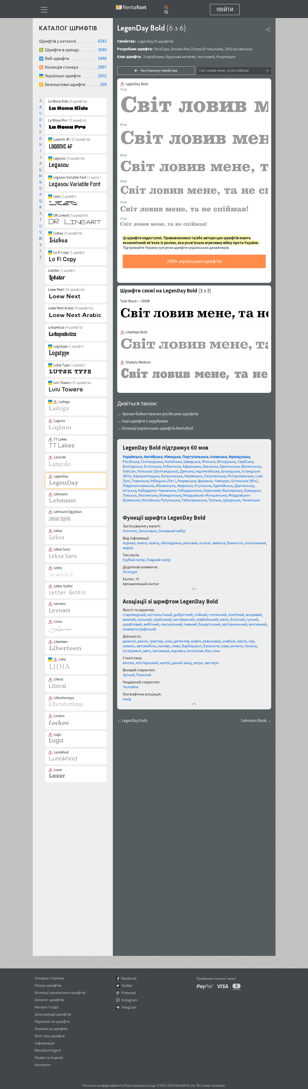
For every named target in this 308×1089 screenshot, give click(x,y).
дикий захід (182, 662)
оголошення (255, 542)
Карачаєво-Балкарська (223, 490)
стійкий (200, 614)
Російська (131, 461)
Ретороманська (240, 475)
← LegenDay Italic (132, 720)
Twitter (127, 985)
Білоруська (226, 461)
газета (153, 542)
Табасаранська (194, 500)
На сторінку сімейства (159, 70)
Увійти (224, 9)
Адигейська (223, 485)
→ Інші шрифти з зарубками (142, 421)
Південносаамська (138, 485)
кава (225, 645)
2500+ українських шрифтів (194, 261)
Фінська (208, 461)
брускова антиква (181, 56)
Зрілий (129, 674)
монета (237, 645)
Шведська (191, 461)
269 (103, 84)
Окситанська (215, 475)
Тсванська (140, 480)
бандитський (209, 624)
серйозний (162, 619)
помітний (236, 614)
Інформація (44, 1042)
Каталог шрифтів (49, 999)
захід (127, 698)
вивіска (219, 542)
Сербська (245, 461)
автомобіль (146, 645)
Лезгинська (148, 495)
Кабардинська (190, 490)
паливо (164, 645)
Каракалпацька (146, 475)
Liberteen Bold (136, 332)
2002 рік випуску (238, 48)
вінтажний (258, 624)
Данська (187, 471)
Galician (129, 471)
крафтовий (132, 624)
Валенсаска (251, 466)
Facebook (129, 978)
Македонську (170, 495)
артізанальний (234, 624)
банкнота (235, 542)
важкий (129, 619)
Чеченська (251, 500)
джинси (129, 641)
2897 (102, 67)
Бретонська (230, 466)
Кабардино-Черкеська (157, 490)
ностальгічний (159, 614)
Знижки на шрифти (51, 1028)
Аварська (185, 485)
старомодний (134, 614)
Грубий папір (134, 559)
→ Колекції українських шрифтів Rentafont (155, 428)
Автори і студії (46, 1006)
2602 (102, 75)
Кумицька (252, 490)
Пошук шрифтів (48, 984)
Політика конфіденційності (102, 1085)
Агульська (203, 485)
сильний (144, 619)
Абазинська (165, 485)
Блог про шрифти (50, 1035)
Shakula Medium (138, 362)
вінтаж (128, 662)
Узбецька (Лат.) (163, 480)
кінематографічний (139, 629)
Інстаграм (195, 650)
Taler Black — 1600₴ (134, 301)
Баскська (210, 466)
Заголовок (148, 530)
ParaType (161, 48)
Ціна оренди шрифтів (53, 1013)
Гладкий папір (159, 559)
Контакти (43, 1064)
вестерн (212, 662)
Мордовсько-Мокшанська (205, 495)
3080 (102, 49)
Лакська (129, 495)
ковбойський (207, 619)
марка (128, 547)
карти (242, 641)
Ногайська (150, 500)
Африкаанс (191, 466)
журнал (129, 542)
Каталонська (172, 475)
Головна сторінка (49, 977)
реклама (190, 542)
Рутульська (170, 500)
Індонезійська (207, 471)
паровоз (178, 650)
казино (129, 645)
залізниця (160, 650)
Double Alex (180, 48)
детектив (181, 641)
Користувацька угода (139, 1085)
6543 (102, 41)
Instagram (129, 1000)
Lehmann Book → (256, 720)
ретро (198, 662)
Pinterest (128, 993)
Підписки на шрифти (52, 1020)
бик (208, 650)
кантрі (165, 662)
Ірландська (230, 471)
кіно (168, 641)
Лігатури (130, 571)
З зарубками (153, 56)
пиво (176, 645)
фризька (205, 480)
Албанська (172, 466)
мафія (196, 641)
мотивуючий (183, 619)
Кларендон (225, 56)
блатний (237, 619)
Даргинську (244, 485)
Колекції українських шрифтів (60, 991)
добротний (183, 614)
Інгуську (129, 490)
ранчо (142, 641)
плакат (205, 542)
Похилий (143, 674)
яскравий (254, 614)
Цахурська (231, 500)
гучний (252, 619)
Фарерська (187, 480)
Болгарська (132, 466)
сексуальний (171, 624)
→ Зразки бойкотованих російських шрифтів (157, 413)
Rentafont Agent (48, 1049)
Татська (214, 500)
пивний (190, 624)
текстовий (206, 56)
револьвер (212, 641)
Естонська (152, 466)
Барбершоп (192, 645)
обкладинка (171, 542)
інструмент (132, 650)
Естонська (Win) (244, 480)
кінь (216, 650)
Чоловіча (130, 686)
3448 (102, 58)
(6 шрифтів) (164, 41)
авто (147, 650)
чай (251, 641)
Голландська (152, 461)
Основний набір (172, 530)
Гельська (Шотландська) (157, 471)
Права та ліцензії (49, 1056)
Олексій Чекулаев (207, 48)
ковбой (229, 641)
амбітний (151, 624)
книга (142, 542)
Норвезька (193, 475)
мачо (224, 619)
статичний (217, 614)
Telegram (128, 1007)
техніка (250, 645)
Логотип (130, 530)
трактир (156, 641)
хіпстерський (147, 662)
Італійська (173, 461)
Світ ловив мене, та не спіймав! (224, 70)
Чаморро (222, 480)
